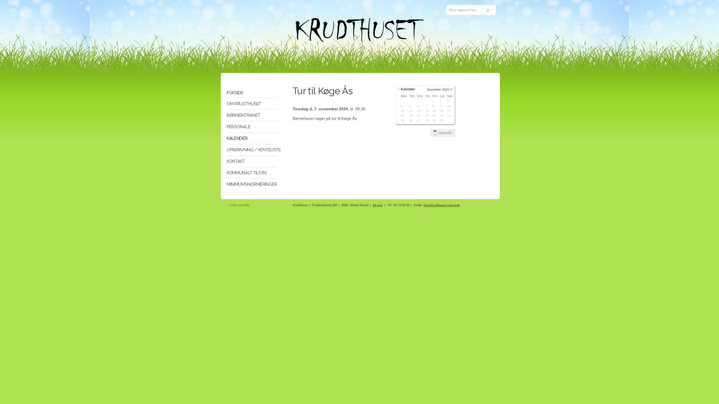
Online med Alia (239, 205)
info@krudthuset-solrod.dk (442, 205)
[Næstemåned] (451, 89)
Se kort (378, 205)
